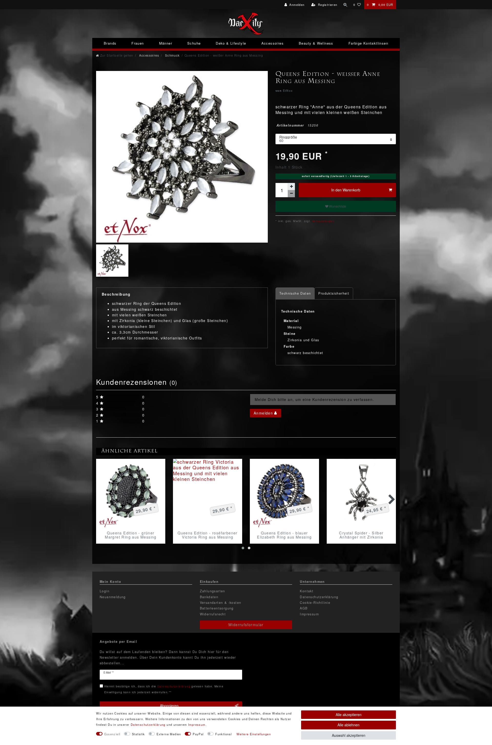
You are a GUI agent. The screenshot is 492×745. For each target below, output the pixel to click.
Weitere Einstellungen (254, 734)
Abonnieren (169, 705)
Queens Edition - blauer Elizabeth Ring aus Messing (284, 535)
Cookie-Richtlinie (315, 602)
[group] (130, 493)
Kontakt (306, 591)
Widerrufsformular (246, 624)
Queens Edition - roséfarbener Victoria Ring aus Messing (208, 535)
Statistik (138, 734)
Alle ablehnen (348, 724)
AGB (304, 608)
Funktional (223, 734)
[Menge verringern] (291, 193)
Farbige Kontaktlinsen (368, 43)
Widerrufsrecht (213, 614)
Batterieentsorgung (217, 608)
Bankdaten (209, 597)
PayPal (198, 734)
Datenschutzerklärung (319, 597)
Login (104, 591)
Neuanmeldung (113, 597)
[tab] (295, 293)
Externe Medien (169, 734)
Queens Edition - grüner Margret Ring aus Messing (131, 535)
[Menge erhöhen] (291, 186)
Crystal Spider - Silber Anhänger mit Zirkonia (361, 535)
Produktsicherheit (333, 293)
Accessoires (272, 43)
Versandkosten (323, 221)
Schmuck (172, 55)
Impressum (309, 614)
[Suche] (345, 4)
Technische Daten (295, 293)
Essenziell (112, 734)
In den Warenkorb (345, 189)
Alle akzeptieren (349, 714)
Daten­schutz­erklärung (148, 724)
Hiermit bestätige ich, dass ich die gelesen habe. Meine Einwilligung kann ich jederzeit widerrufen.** (163, 689)
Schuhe (194, 43)
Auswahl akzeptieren (348, 735)
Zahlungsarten (212, 591)
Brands (110, 43)
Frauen (137, 43)
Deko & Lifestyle (231, 43)
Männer (165, 43)
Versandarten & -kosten (220, 602)
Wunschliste (337, 206)
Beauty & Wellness (316, 43)
